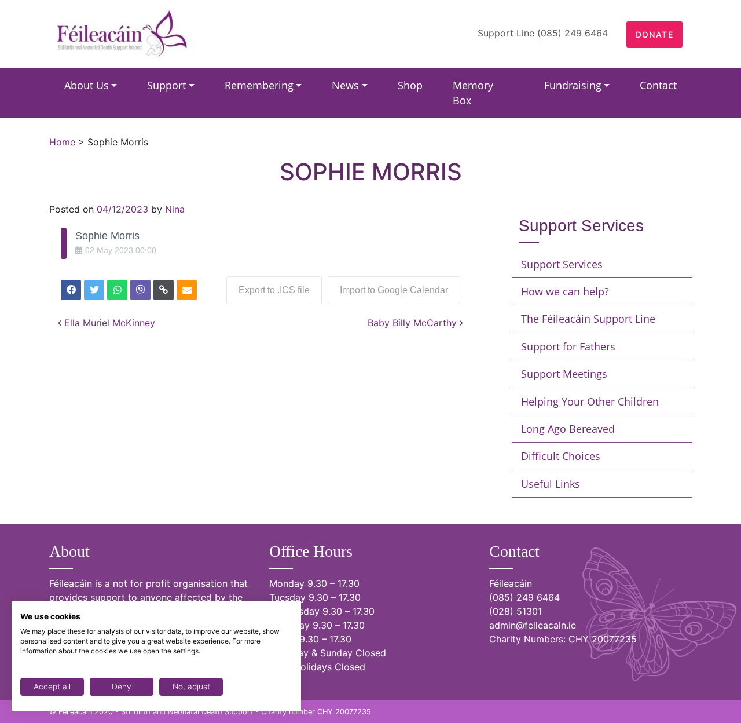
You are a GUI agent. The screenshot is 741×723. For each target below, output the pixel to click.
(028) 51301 (515, 611)
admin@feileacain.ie (532, 625)
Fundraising (572, 85)
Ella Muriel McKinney (108, 322)
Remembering (259, 85)
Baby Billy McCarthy (414, 322)
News (345, 85)
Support (166, 85)
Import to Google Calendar (394, 290)
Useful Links (550, 484)
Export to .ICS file (274, 290)
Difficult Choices (560, 456)
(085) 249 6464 (524, 597)
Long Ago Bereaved (568, 429)
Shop (410, 85)
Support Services (562, 264)
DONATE (654, 34)
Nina (175, 209)
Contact (658, 85)
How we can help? (565, 291)
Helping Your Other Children (590, 401)
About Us (86, 85)
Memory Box (473, 92)
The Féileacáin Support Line (588, 319)
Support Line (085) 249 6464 (543, 33)
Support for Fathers (568, 346)
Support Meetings (564, 374)
